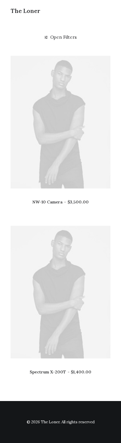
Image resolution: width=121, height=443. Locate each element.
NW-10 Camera (60, 202)
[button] (60, 122)
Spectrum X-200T (60, 372)
